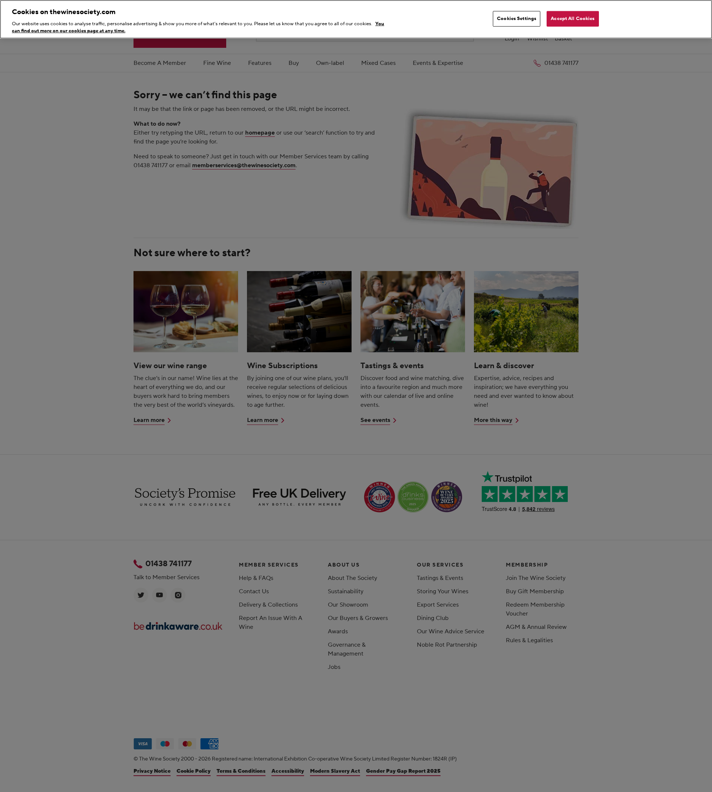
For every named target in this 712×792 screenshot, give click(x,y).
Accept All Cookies (572, 19)
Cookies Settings (516, 19)
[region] (356, 19)
